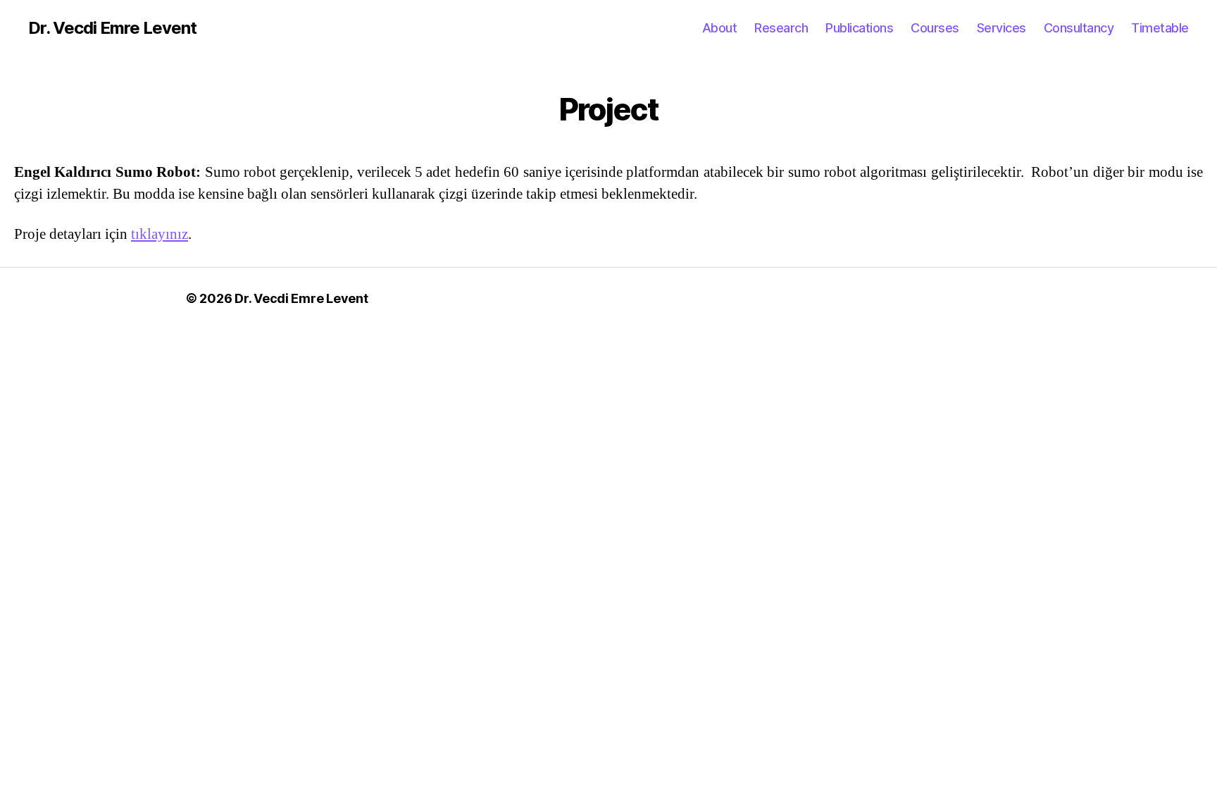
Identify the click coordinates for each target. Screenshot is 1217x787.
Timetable (1160, 27)
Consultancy (1079, 27)
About (719, 27)
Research (781, 27)
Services (1001, 27)
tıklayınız (159, 234)
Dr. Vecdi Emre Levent (112, 28)
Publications (859, 27)
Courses (935, 27)
